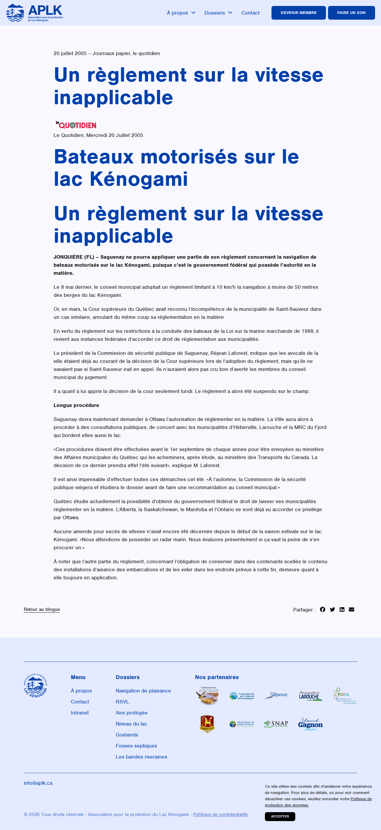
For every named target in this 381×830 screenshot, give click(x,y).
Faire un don (351, 12)
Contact (250, 13)
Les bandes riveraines (141, 756)
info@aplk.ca (38, 783)
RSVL (122, 701)
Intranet (80, 712)
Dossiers (214, 13)
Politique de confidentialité (220, 814)
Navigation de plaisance (143, 690)
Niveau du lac (131, 723)
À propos (177, 13)
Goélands (127, 734)
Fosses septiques (136, 745)
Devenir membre (299, 12)
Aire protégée (132, 712)
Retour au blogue (42, 609)
